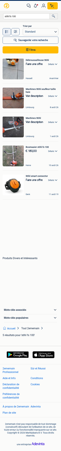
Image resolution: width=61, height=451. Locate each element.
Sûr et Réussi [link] (38, 368)
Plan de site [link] (9, 412)
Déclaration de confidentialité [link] (11, 386)
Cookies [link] (35, 384)
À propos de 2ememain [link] (16, 406)
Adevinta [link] (36, 406)
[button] (36, 5)
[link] (6, 5)
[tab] (7, 31)
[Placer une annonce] (52, 5)
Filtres (32, 50)
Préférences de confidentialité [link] (11, 396)
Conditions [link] (37, 378)
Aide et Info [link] (9, 378)
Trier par (27, 26)
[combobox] (26, 16)
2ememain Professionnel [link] (10, 370)
